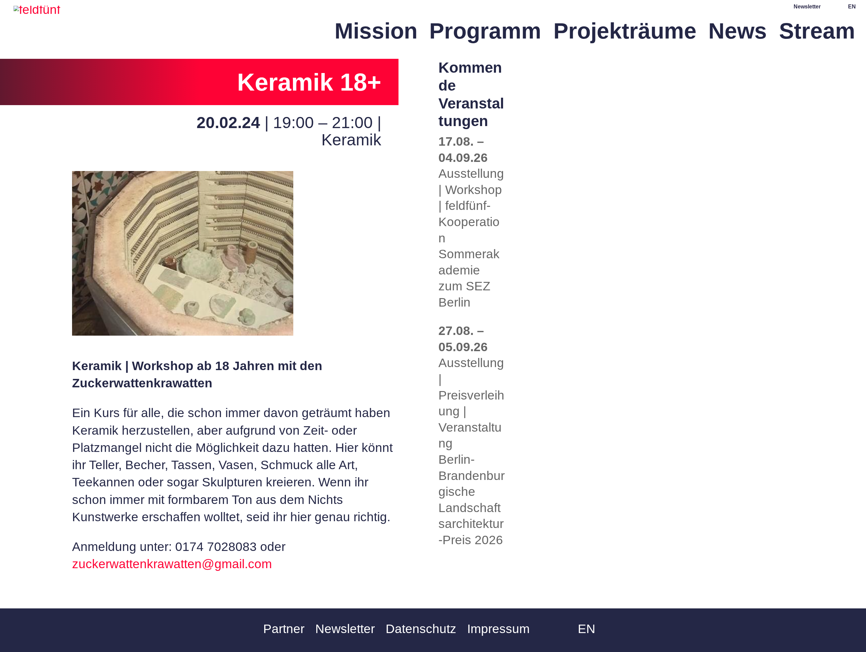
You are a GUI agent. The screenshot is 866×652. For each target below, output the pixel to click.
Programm (485, 34)
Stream (817, 34)
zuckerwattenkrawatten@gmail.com (172, 564)
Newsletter (807, 6)
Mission (376, 34)
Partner (283, 629)
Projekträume (625, 34)
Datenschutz (421, 629)
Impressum (498, 629)
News (737, 34)
